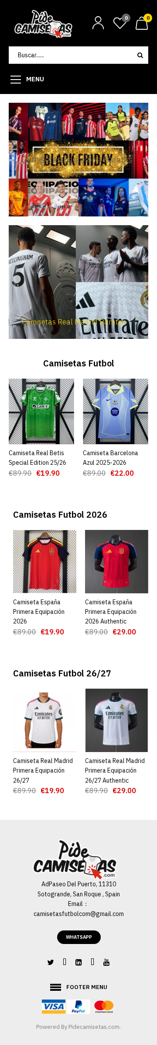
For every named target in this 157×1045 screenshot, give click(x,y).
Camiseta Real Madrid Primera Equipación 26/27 (43, 770)
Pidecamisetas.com (93, 1027)
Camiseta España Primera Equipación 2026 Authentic (111, 612)
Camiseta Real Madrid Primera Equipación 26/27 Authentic (115, 770)
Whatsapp (79, 937)
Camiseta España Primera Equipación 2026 (39, 612)
